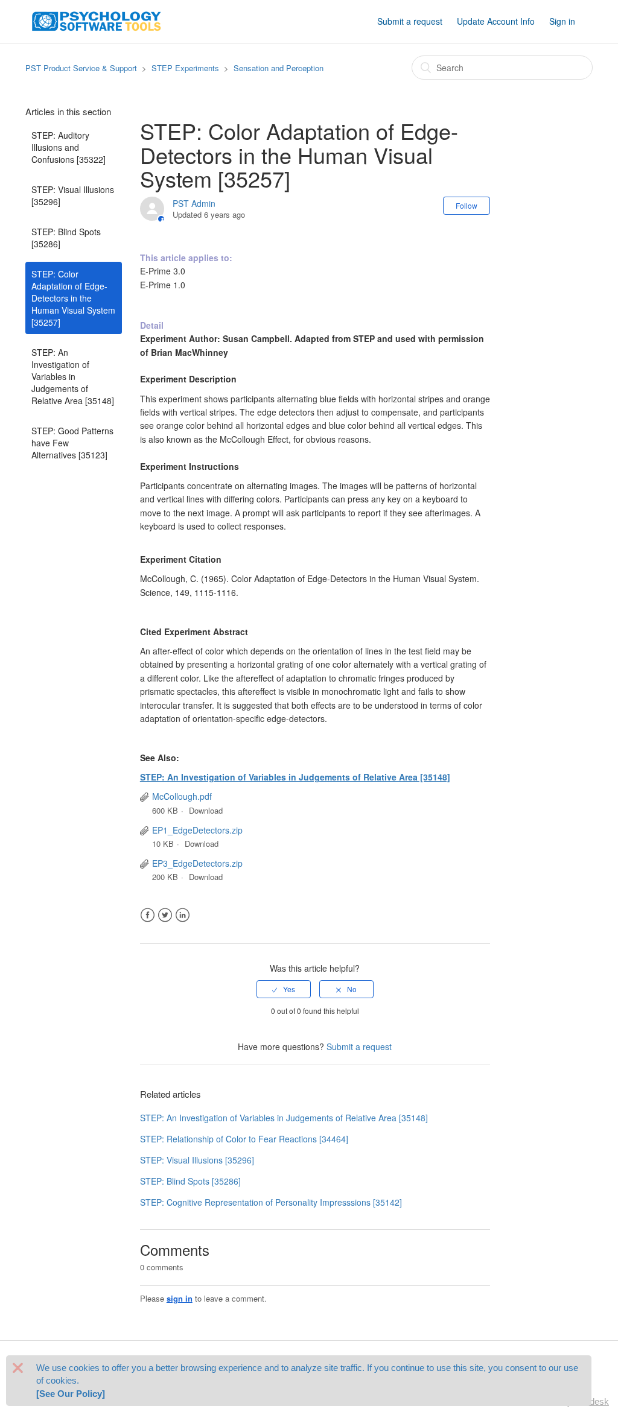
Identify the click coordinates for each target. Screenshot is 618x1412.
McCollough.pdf (182, 796)
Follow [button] (466, 205)
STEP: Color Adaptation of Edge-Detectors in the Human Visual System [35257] (73, 298)
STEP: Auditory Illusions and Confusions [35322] (68, 147)
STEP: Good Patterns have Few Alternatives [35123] (72, 443)
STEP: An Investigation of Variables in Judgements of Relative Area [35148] (72, 376)
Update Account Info (496, 21)
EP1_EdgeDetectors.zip (197, 830)
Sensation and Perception (278, 68)
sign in (180, 1298)
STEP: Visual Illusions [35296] (72, 195)
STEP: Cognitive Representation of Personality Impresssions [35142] (271, 1202)
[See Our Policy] (70, 1393)
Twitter (165, 915)
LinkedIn (182, 915)
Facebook (147, 915)
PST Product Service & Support (81, 68)
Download (206, 810)
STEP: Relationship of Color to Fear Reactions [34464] (244, 1139)
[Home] (96, 20)
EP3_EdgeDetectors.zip (197, 863)
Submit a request (409, 21)
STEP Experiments (185, 68)
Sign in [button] (562, 21)
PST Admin (194, 203)
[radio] (283, 989)
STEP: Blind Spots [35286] (66, 238)
